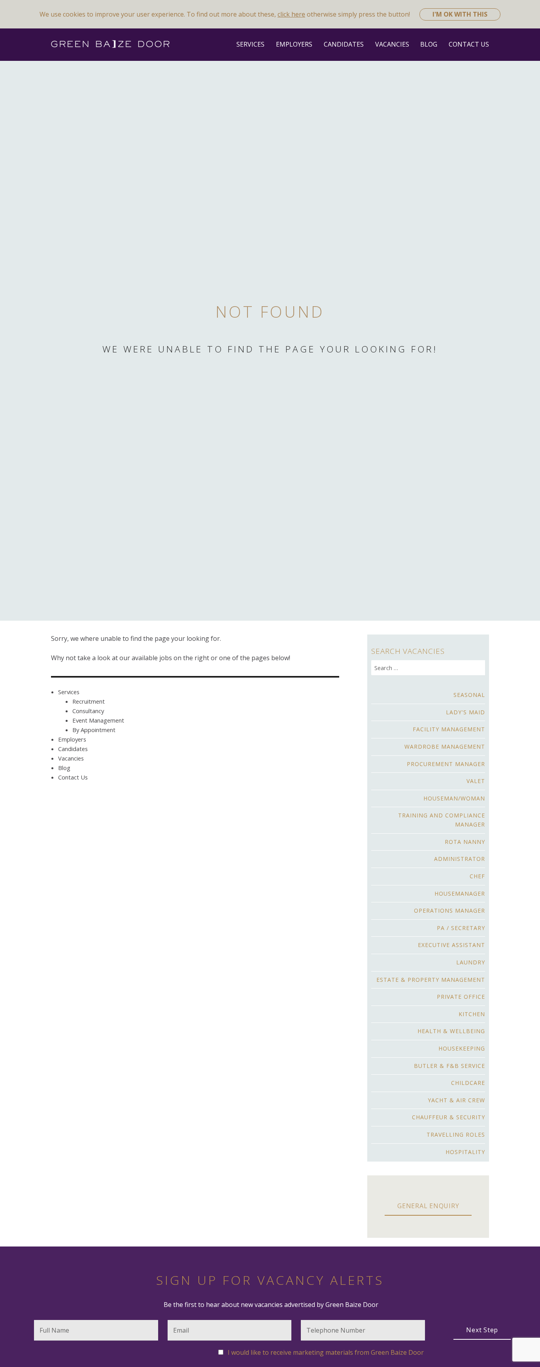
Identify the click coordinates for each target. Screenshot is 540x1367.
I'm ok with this (459, 14)
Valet (475, 781)
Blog (428, 44)
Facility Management (449, 729)
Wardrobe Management (444, 746)
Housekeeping (461, 1048)
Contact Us (469, 44)
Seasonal (469, 695)
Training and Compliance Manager (441, 820)
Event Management (98, 720)
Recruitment (88, 701)
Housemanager (459, 893)
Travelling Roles (456, 1134)
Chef (477, 876)
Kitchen (472, 1014)
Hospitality (465, 1152)
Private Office (461, 996)
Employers (294, 44)
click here (291, 14)
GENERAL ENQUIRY (428, 1205)
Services (250, 44)
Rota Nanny (465, 841)
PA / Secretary (461, 928)
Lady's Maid (465, 712)
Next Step (482, 1330)
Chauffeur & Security (448, 1117)
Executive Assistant (451, 945)
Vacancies (392, 44)
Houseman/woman (454, 798)
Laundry (470, 962)
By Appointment (93, 730)
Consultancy (88, 711)
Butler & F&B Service (449, 1065)
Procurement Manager (446, 764)
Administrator (459, 858)
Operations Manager (449, 910)
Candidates (344, 44)
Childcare (468, 1082)
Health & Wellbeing (451, 1031)
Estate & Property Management (430, 979)
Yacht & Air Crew (456, 1100)
